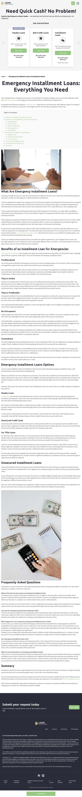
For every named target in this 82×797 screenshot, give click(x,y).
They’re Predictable (13, 126)
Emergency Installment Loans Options (18, 132)
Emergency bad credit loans (10, 253)
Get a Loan (18, 50)
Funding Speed (12, 122)
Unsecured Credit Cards (15, 137)
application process (10, 100)
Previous (3, 43)
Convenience (11, 130)
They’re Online (12, 124)
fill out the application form (71, 679)
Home (3, 76)
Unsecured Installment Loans (15, 141)
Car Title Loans (12, 139)
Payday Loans (11, 135)
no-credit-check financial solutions (27, 233)
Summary (9, 145)
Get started (74, 707)
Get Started (41, 794)
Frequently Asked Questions (15, 143)
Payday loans (5, 396)
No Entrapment (12, 128)
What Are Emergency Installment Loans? (19, 117)
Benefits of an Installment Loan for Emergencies (21, 119)
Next (79, 43)
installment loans (30, 105)
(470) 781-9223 (33, 735)
